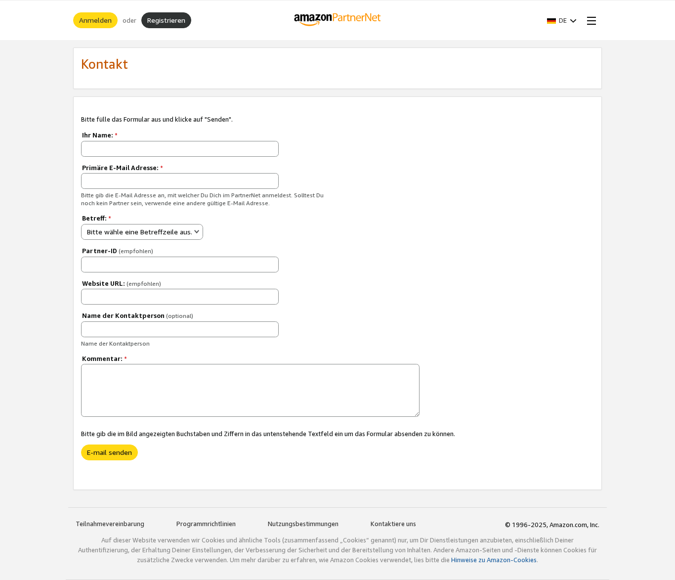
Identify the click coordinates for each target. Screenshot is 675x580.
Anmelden (95, 20)
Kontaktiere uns (393, 524)
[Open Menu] (589, 20)
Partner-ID (117, 251)
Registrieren (166, 20)
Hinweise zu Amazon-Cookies (494, 560)
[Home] (338, 20)
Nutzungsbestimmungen (303, 524)
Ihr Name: (100, 135)
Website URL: (121, 283)
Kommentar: (104, 358)
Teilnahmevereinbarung (110, 524)
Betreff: (96, 218)
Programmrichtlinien (206, 524)
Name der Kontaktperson (137, 315)
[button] (562, 20)
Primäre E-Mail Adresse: (122, 168)
